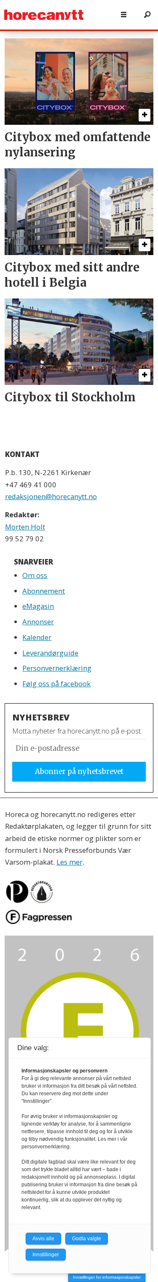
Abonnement (43, 591)
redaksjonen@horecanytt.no (51, 496)
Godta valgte (86, 1239)
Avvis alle (43, 1239)
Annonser (38, 621)
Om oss (34, 575)
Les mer (69, 862)
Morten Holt (25, 527)
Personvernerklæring (56, 668)
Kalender (36, 637)
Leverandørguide (50, 653)
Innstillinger (45, 1255)
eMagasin (38, 606)
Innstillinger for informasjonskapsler (107, 1277)
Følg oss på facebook (56, 683)
